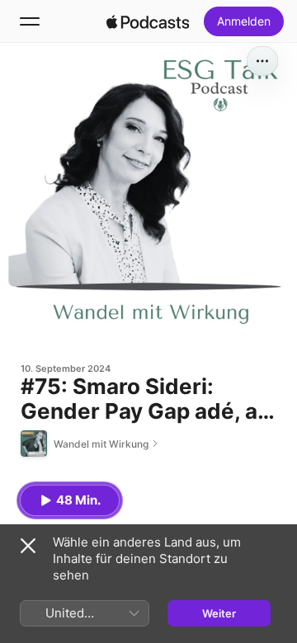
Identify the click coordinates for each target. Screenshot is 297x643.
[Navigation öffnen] (30, 21)
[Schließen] (28, 545)
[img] (147, 21)
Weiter (219, 613)
